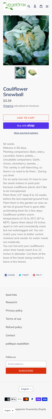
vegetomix (20, 409)
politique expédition (17, 343)
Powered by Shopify (36, 409)
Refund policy (14, 327)
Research (11, 302)
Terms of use (13, 318)
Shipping (8, 105)
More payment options (26, 132)
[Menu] (47, 6)
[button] (9, 410)
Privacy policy (14, 310)
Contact (10, 335)
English (25, 388)
